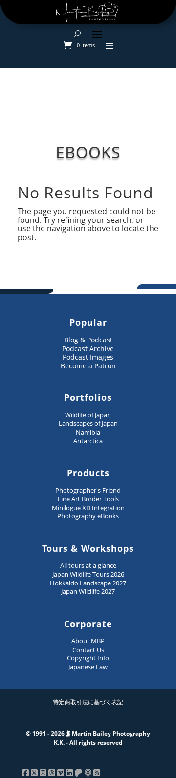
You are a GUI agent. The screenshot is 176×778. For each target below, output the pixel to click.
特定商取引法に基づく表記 (88, 702)
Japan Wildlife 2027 (88, 591)
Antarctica (88, 441)
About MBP (88, 640)
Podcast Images (88, 357)
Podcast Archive (88, 348)
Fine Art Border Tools (88, 498)
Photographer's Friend (88, 490)
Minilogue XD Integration (88, 507)
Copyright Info (88, 658)
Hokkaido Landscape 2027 (88, 583)
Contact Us (88, 649)
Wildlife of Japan (88, 415)
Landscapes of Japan (88, 423)
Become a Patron (88, 365)
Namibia (88, 432)
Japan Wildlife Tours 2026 (88, 574)
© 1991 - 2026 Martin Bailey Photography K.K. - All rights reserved (88, 738)
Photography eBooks (88, 515)
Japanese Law (88, 666)
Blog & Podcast (88, 339)
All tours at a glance (88, 565)
